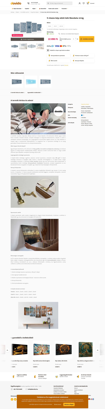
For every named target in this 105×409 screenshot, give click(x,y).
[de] (89, 399)
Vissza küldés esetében (59, 393)
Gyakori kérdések (78, 390)
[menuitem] (17, 9)
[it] (91, 399)
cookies (29, 401)
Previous (7, 350)
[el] (93, 399)
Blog (75, 391)
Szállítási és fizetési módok (60, 391)
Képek (17, 12)
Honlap (12, 12)
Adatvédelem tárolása (59, 390)
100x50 (49, 26)
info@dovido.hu (32, 389)
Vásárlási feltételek (58, 388)
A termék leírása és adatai (17, 92)
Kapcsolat (76, 393)
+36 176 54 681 (17, 389)
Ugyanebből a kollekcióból (34, 92)
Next (41, 28)
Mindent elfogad (68, 404)
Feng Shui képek (35, 12)
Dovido (66, 65)
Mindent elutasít (57, 404)
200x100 (61, 26)
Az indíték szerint (25, 12)
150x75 (55, 26)
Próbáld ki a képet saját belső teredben (60, 50)
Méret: (49, 22)
